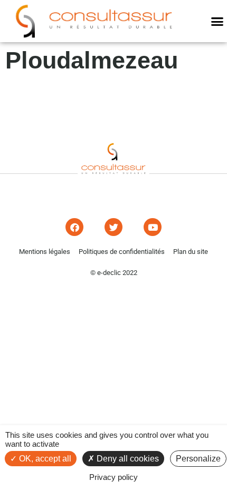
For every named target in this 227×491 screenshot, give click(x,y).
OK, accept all (44, 458)
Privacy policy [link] (113, 477)
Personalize (198, 458)
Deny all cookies (126, 458)
